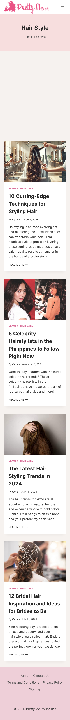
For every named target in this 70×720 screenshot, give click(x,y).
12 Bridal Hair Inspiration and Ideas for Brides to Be (34, 603)
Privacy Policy (53, 682)
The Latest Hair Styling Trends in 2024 (29, 476)
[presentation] (35, 161)
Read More (18, 264)
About (25, 676)
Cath (15, 219)
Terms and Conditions (23, 682)
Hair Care (26, 188)
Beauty (13, 188)
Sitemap (35, 689)
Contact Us (41, 676)
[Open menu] (62, 7)
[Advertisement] (35, 100)
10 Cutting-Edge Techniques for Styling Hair (29, 203)
